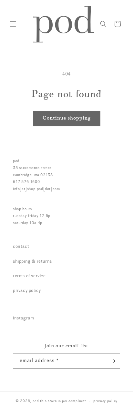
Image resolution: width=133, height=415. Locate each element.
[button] (13, 24)
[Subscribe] (113, 361)
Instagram (23, 318)
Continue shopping (67, 118)
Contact (21, 247)
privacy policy (27, 291)
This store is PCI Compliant (63, 401)
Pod (36, 401)
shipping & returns (32, 261)
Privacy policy (105, 401)
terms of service (29, 276)
